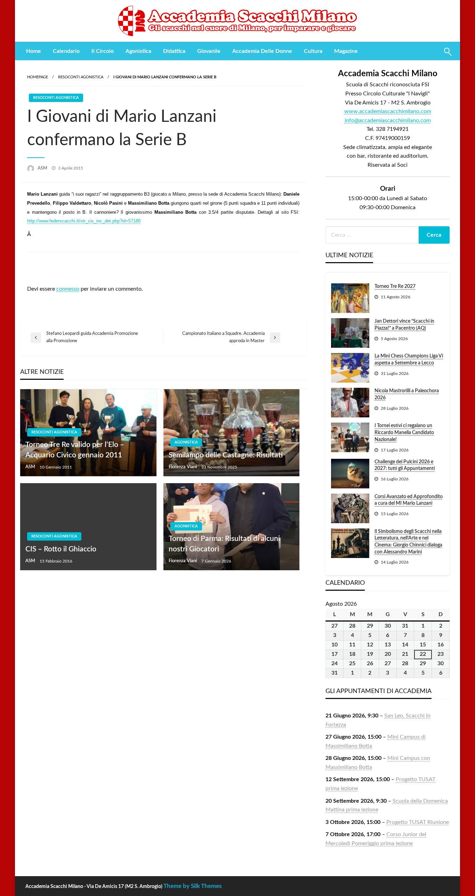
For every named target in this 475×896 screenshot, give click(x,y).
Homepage (37, 77)
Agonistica (138, 51)
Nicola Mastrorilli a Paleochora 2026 (407, 394)
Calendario (66, 51)
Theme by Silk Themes (192, 886)
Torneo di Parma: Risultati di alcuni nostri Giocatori (224, 543)
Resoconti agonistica (80, 77)
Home (33, 51)
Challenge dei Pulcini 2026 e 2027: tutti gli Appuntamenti (405, 465)
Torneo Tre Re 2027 (395, 286)
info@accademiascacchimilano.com (388, 120)
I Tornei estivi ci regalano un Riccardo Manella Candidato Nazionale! (404, 432)
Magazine (346, 51)
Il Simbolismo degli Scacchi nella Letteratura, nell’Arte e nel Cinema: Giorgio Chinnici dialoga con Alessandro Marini (408, 542)
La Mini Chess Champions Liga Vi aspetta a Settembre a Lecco (409, 360)
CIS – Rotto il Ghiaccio (60, 549)
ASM (43, 168)
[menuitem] (33, 51)
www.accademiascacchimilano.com (387, 111)
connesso (67, 289)
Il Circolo (102, 51)
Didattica (174, 51)
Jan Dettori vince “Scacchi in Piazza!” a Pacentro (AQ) (404, 325)
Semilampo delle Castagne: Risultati (226, 455)
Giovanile (208, 51)
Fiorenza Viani (183, 467)
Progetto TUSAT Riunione (417, 822)
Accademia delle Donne (262, 51)
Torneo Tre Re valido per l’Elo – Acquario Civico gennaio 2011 (74, 449)
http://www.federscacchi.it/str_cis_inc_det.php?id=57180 (83, 220)
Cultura (313, 51)
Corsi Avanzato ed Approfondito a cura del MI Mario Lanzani (409, 500)
